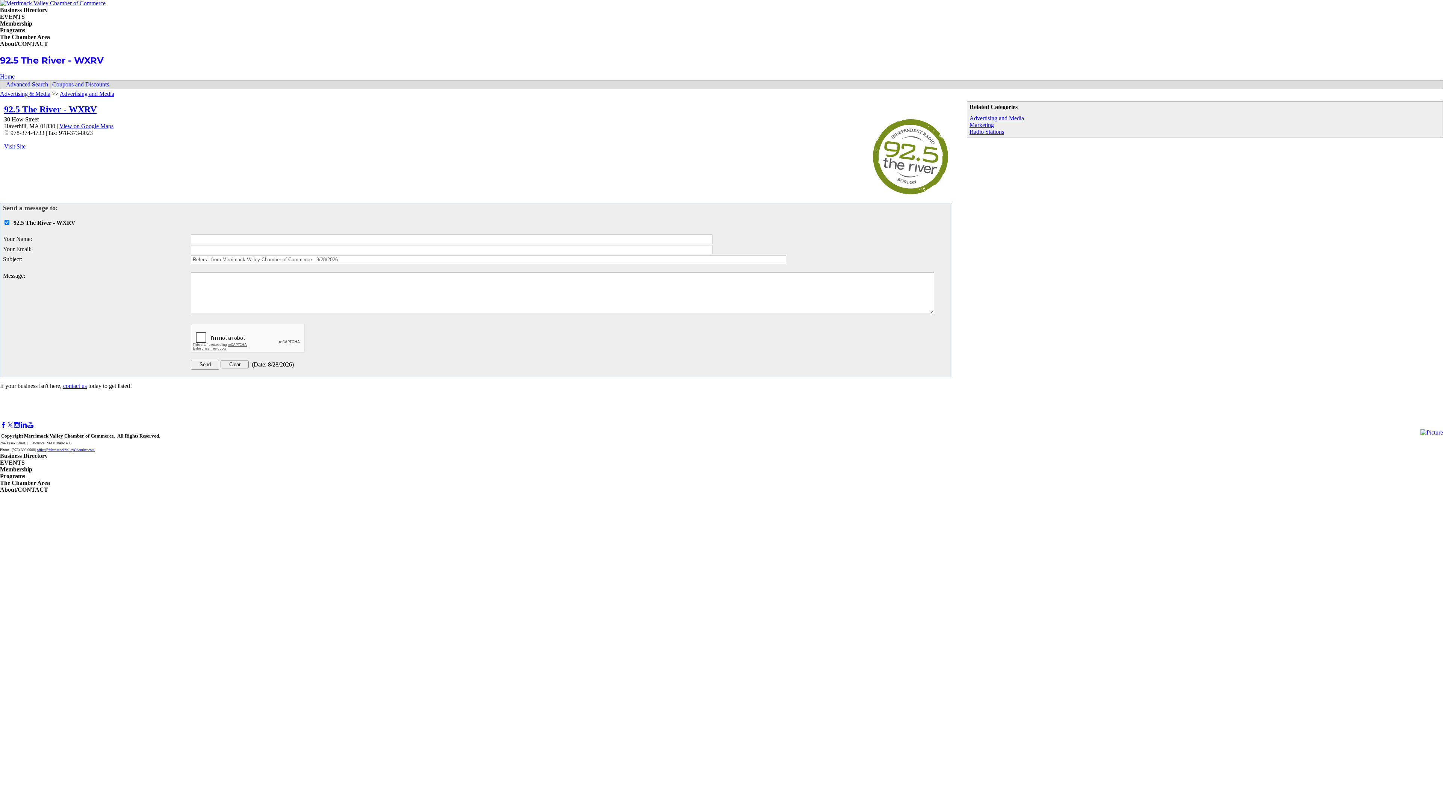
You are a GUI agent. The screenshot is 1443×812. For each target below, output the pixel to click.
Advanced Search (27, 84)
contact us (75, 386)
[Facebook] (3, 425)
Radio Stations (987, 132)
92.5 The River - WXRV (50, 109)
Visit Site (15, 146)
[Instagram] (17, 425)
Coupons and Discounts (80, 84)
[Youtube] (30, 425)
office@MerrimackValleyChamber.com (66, 450)
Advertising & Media (25, 94)
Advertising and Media (997, 118)
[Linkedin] (24, 425)
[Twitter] (10, 425)
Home (7, 76)
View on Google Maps (86, 126)
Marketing (982, 125)
